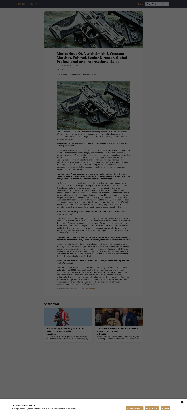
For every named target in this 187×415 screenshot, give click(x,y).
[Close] (182, 402)
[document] (93, 407)
